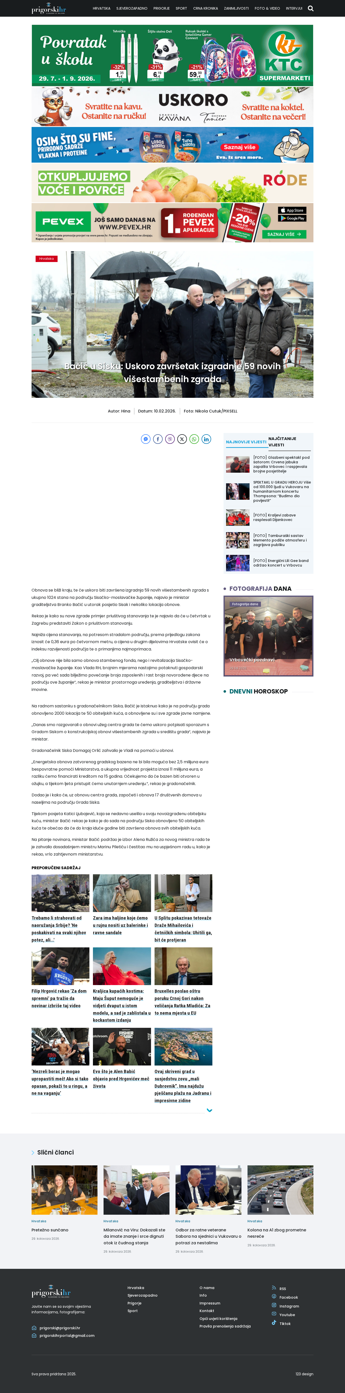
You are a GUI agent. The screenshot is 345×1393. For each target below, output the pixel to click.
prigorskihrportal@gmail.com (67, 1335)
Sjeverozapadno (131, 8)
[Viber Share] (170, 439)
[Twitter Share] (182, 439)
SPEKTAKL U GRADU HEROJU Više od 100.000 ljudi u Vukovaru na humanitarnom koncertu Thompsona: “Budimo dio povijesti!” (282, 491)
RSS (283, 1288)
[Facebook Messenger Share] (146, 439)
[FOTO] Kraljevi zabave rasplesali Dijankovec (274, 517)
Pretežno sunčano (50, 1230)
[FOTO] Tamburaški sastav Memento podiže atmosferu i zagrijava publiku (280, 540)
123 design (304, 1374)
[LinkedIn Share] (206, 439)
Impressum (210, 1303)
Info (203, 1295)
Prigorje (162, 8)
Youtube (287, 1314)
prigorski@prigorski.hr (60, 1328)
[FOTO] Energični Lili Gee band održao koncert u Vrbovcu (281, 563)
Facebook (289, 1297)
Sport (181, 8)
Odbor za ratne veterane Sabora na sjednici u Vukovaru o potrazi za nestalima (208, 1236)
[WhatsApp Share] (194, 439)
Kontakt (207, 1310)
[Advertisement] (122, 480)
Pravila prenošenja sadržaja (225, 1326)
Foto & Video (267, 8)
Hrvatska (101, 8)
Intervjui (294, 8)
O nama (207, 1287)
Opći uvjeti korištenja (218, 1318)
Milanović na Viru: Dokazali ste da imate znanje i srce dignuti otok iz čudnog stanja (134, 1236)
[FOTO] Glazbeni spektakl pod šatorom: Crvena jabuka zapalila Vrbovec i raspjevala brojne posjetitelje (281, 464)
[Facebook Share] (158, 439)
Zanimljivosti (236, 8)
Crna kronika (205, 8)
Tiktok (285, 1323)
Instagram (289, 1306)
